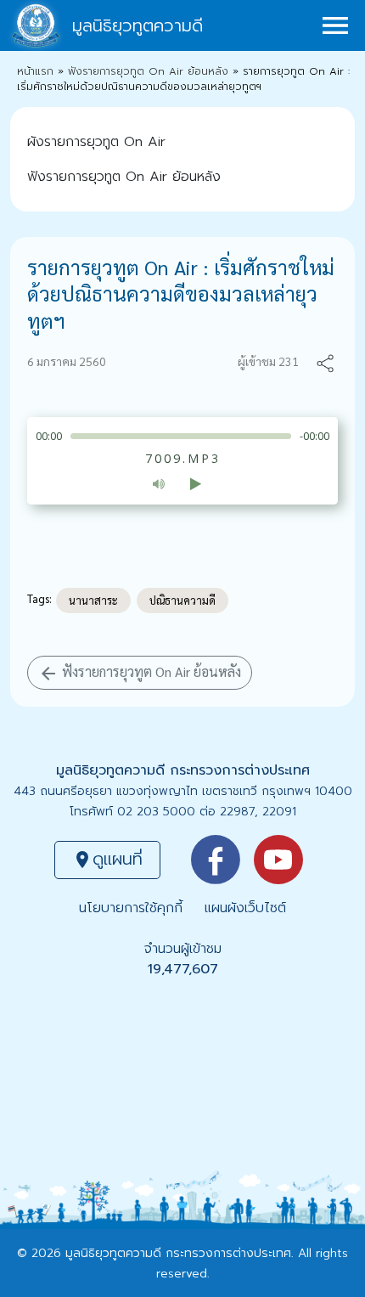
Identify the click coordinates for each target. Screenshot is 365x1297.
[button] (325, 361)
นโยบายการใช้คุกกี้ (130, 908)
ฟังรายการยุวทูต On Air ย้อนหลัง (148, 71)
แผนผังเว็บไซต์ (245, 908)
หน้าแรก (35, 71)
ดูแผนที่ (107, 858)
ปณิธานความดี (182, 600)
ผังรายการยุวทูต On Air (96, 142)
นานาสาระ (93, 600)
